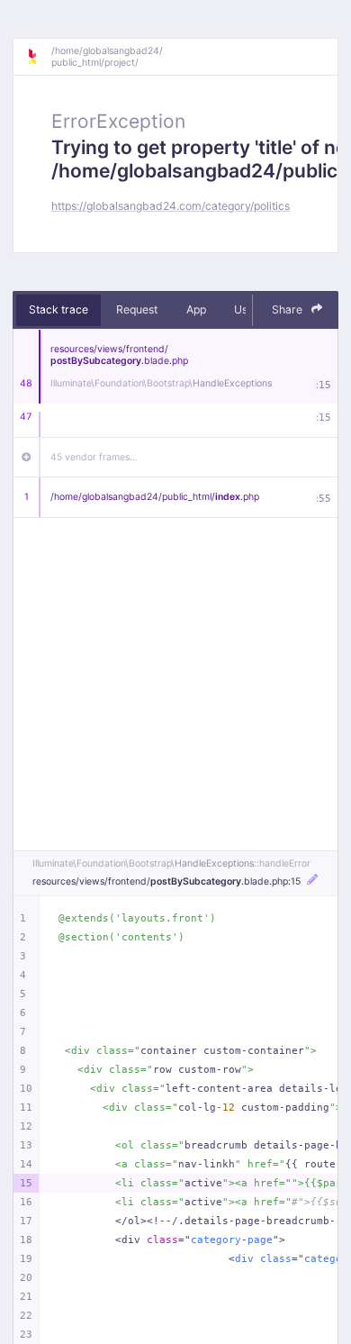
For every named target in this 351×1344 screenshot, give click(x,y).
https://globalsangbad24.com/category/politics (170, 206)
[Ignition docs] (38, 57)
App (196, 309)
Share (288, 309)
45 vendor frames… (94, 457)
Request (137, 309)
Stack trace (58, 309)
